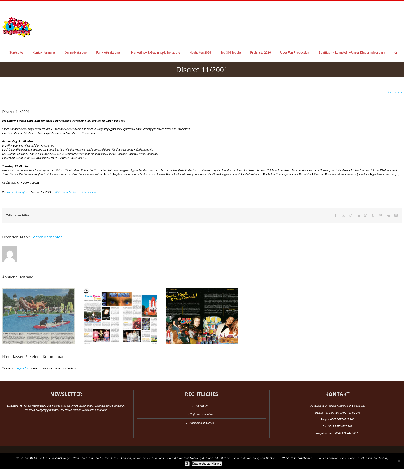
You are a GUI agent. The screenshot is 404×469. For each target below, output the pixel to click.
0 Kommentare (90, 192)
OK (187, 463)
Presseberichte (70, 192)
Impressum (201, 406)
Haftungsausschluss (201, 414)
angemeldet (22, 368)
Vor (397, 92)
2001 (58, 192)
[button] (396, 53)
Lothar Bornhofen (17, 192)
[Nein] (399, 461)
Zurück (387, 92)
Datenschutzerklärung (201, 423)
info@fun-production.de (65, 5)
